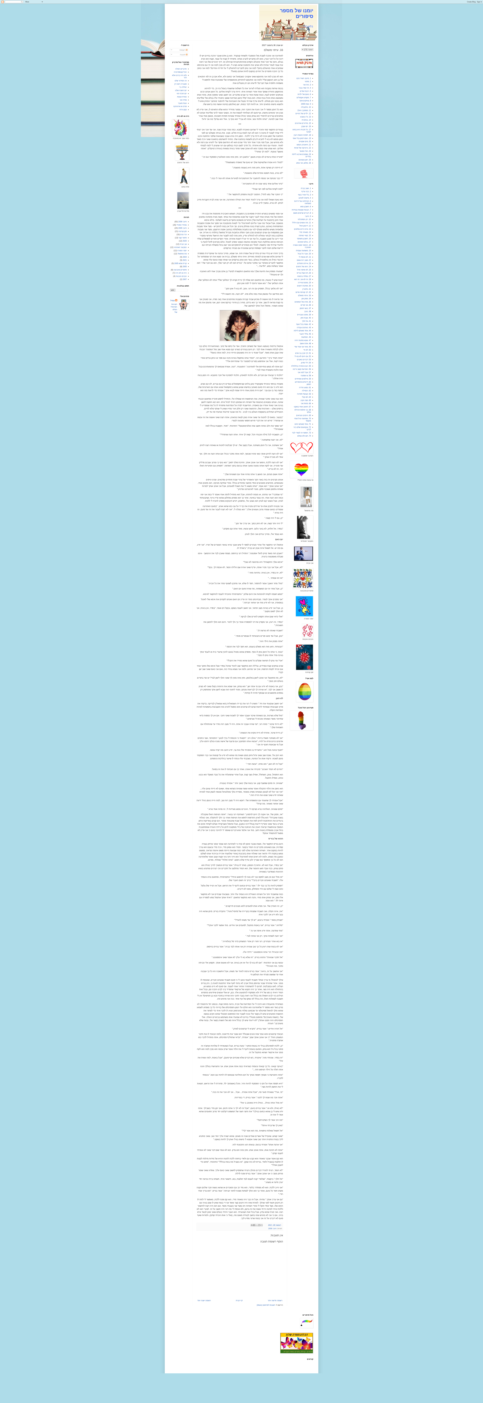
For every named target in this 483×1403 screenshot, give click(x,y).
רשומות (182, 50)
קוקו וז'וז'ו (183, 110)
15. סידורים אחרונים (303, 123)
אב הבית (183, 244)
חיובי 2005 (182, 228)
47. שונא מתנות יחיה (303, 340)
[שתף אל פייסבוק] (254, 1225)
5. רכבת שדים (305, 91)
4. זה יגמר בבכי (305, 88)
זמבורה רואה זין (180, 84)
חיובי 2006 (272, 1228)
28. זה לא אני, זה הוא (302, 279)
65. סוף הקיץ (306, 400)
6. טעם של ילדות (304, 94)
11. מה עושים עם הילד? (301, 223)
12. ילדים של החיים (303, 113)
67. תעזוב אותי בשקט (302, 407)
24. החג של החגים (303, 266)
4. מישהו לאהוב (304, 198)
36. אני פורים (306, 305)
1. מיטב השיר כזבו (303, 78)
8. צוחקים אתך (305, 101)
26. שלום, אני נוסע (303, 163)
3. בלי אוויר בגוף (304, 195)
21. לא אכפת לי (305, 257)
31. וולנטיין (306, 289)
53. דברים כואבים (304, 359)
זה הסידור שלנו (181, 81)
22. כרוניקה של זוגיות (302, 148)
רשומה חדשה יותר (275, 1300)
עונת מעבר (182, 103)
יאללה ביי (183, 87)
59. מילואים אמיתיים (303, 379)
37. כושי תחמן (305, 308)
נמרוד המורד (182, 225)
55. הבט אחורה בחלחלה (301, 366)
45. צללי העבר (305, 334)
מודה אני (183, 100)
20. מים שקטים (305, 141)
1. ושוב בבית (306, 188)
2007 (185, 279)
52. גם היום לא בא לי (302, 356)
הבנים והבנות (181, 276)
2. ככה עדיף (306, 191)
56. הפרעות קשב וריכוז (302, 369)
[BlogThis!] (259, 1225)
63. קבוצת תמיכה (304, 394)
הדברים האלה (181, 69)
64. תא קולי (306, 397)
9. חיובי (308, 216)
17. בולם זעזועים (304, 242)
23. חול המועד (305, 151)
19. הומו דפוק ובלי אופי (302, 138)
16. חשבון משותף (304, 239)
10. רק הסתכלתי (304, 219)
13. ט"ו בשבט (305, 117)
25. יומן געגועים (305, 160)
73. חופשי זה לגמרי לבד (301, 433)
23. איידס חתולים (304, 263)
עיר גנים (183, 234)
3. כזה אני (307, 85)
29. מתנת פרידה (304, 283)
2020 (185, 241)
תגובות (183, 55)
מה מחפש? (182, 254)
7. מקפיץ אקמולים (304, 97)
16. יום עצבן (306, 126)
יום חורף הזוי (182, 93)
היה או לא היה (181, 273)
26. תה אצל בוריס (304, 273)
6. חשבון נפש (305, 206)
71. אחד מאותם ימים (303, 424)
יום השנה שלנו (181, 90)
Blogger (216, 1387)
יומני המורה (182, 250)
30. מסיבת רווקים (304, 286)
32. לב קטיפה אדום (303, 292)
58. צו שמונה (306, 375)
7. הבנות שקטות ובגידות (301, 210)
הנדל (172, 300)
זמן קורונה (183, 231)
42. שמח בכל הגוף (303, 324)
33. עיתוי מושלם (304, 295)
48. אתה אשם (305, 343)
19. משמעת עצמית (303, 250)
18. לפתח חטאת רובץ (302, 135)
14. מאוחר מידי (305, 232)
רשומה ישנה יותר (204, 1300)
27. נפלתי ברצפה (304, 276)
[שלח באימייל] (261, 1225)
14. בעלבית (306, 120)
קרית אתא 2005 (180, 263)
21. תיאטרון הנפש (304, 145)
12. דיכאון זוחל (305, 226)
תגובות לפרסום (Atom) (266, 1305)
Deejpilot (234, 1387)
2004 (185, 257)
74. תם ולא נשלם (304, 436)
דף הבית (239, 1300)
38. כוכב (307, 311)
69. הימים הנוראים (303, 415)
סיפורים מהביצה (180, 270)
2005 (185, 266)
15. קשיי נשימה (305, 235)
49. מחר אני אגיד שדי (302, 347)
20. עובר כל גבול (304, 254)
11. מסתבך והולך (304, 110)
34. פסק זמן (306, 298)
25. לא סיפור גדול (304, 270)
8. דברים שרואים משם (302, 213)
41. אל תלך (306, 321)
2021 (185, 260)
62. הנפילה (306, 391)
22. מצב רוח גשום (304, 260)
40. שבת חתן (306, 318)
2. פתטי (308, 81)
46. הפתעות (306, 337)
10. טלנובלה (306, 107)
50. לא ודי (307, 350)
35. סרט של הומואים (303, 302)
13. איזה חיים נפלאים (302, 229)
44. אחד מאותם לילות (302, 331)
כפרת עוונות (182, 97)
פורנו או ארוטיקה (180, 106)
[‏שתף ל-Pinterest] (252, 1225)
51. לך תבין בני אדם (303, 353)
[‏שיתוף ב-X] (256, 1225)
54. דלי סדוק (306, 363)
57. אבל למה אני (304, 372)
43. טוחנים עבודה (304, 327)
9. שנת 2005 (306, 104)
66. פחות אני (306, 403)
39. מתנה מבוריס (304, 315)
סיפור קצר (183, 238)
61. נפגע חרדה (305, 387)
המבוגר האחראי (180, 247)
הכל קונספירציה (180, 72)
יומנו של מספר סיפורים (296, 13)
